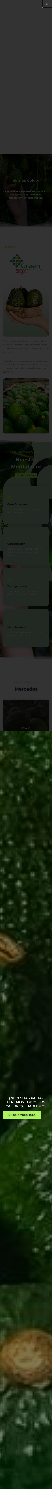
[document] (26, 744)
